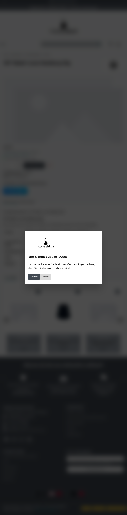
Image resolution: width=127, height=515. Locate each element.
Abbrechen (45, 276)
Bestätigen (34, 276)
